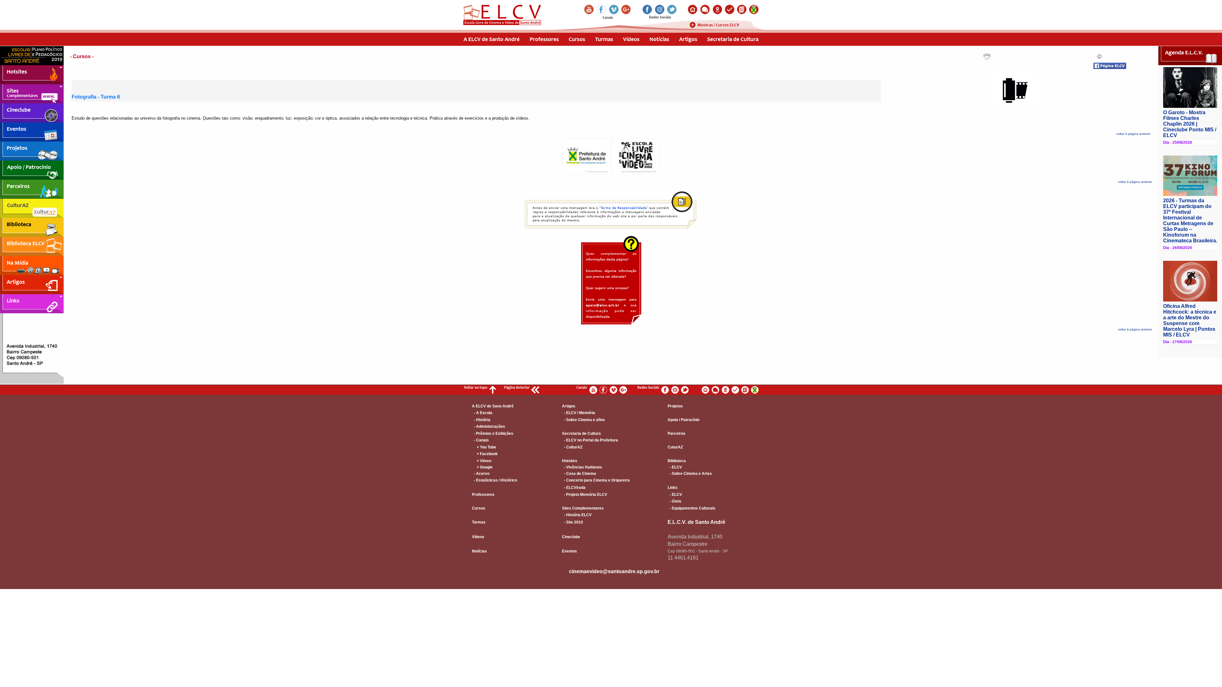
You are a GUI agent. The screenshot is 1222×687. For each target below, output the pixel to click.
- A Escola (482, 413)
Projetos (675, 406)
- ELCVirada (574, 487)
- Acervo (480, 473)
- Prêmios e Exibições (492, 433)
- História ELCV (577, 515)
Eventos (569, 551)
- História (481, 420)
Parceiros (676, 433)
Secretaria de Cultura (581, 433)
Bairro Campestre (687, 544)
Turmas (479, 522)
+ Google (482, 467)
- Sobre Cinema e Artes (690, 473)
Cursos (478, 508)
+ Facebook (485, 454)
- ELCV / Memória (578, 413)
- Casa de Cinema (579, 473)
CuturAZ (675, 447)
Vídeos (478, 537)
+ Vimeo (481, 461)
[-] (586, 172)
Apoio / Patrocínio (683, 420)
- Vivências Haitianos (582, 467)
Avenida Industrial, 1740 (695, 536)
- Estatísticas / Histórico (494, 480)
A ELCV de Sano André (493, 406)
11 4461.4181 (683, 557)
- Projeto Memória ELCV (584, 494)
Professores (483, 494)
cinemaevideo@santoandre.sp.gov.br (614, 571)
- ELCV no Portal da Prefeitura (590, 440)
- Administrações (488, 426)
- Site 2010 (572, 522)
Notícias (479, 551)
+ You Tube (484, 447)
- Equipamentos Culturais (691, 508)
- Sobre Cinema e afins (583, 420)
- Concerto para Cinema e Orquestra (596, 480)
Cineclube (571, 537)
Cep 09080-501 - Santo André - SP (698, 551)
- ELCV (675, 467)
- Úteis (674, 501)
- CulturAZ (572, 447)
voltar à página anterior (1133, 133)
